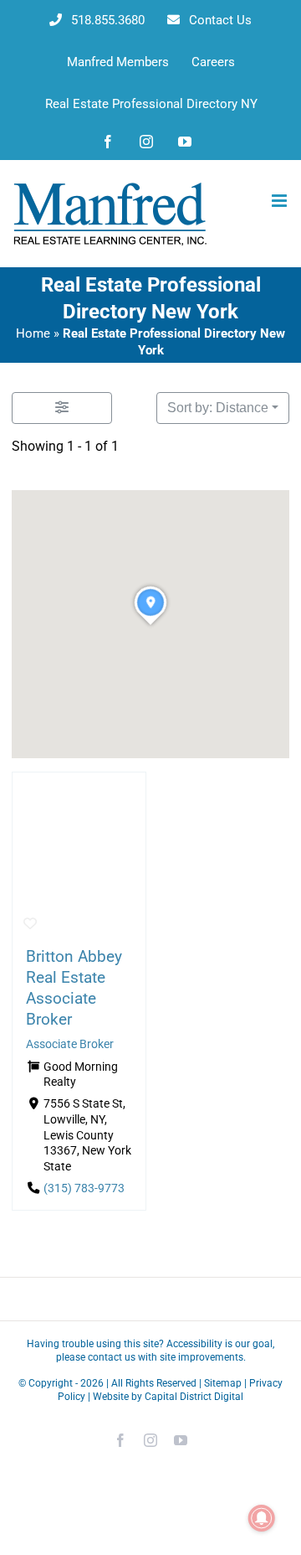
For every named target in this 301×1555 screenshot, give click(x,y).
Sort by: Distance (217, 407)
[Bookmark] (30, 924)
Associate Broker (70, 1043)
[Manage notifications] (261, 1518)
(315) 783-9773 (84, 1187)
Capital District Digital (194, 1397)
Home (33, 333)
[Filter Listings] (62, 408)
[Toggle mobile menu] (280, 200)
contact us (111, 1357)
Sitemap (223, 1383)
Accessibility (194, 1344)
